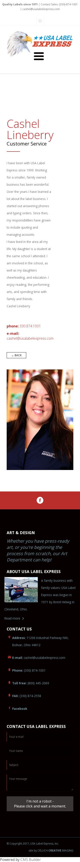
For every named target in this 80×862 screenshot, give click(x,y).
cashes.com (38, 657)
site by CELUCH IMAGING (51, 850)
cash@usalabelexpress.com (41, 9)
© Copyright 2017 (18, 843)
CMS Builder (30, 859)
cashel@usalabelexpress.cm (30, 338)
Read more (12, 618)
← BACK (16, 355)
